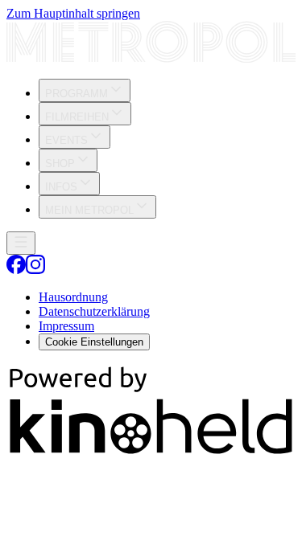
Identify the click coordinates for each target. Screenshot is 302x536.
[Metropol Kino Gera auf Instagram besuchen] (35, 269)
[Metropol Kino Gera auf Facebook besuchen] (16, 269)
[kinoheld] (151, 453)
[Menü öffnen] (20, 243)
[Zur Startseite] (151, 43)
